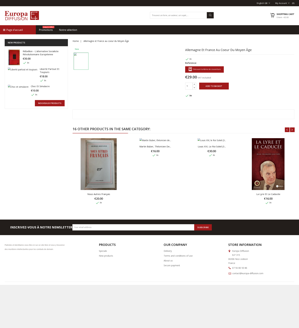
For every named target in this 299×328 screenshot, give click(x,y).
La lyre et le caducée (268, 194)
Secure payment (172, 265)
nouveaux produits (50, 103)
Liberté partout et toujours (49, 70)
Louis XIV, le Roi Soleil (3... (212, 146)
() (293, 3)
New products (106, 255)
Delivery (168, 250)
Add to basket (214, 86)
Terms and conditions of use (178, 255)
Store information (245, 245)
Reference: (191, 62)
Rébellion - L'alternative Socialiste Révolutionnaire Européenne (41, 53)
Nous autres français (98, 194)
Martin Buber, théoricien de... (155, 146)
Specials (103, 250)
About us (168, 260)
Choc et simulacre (40, 86)
